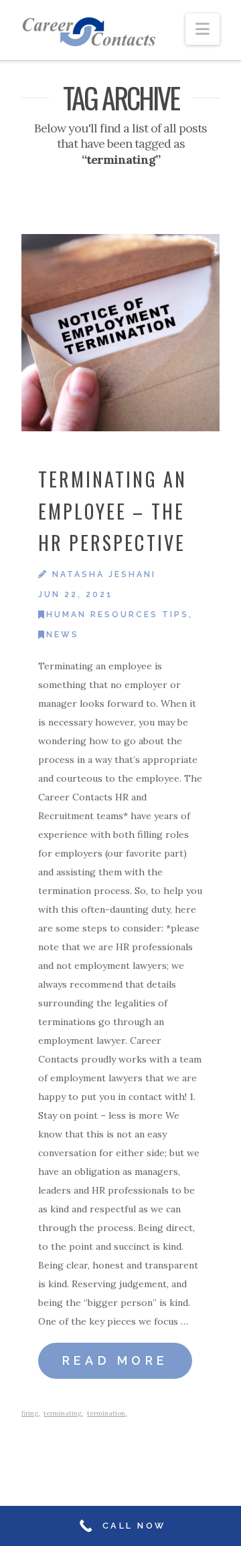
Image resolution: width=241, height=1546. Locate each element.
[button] (202, 29)
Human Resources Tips (117, 614)
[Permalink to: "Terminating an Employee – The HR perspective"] (120, 332)
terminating (63, 1413)
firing (29, 1413)
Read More (115, 1360)
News (62, 634)
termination (106, 1413)
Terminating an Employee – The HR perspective (112, 510)
